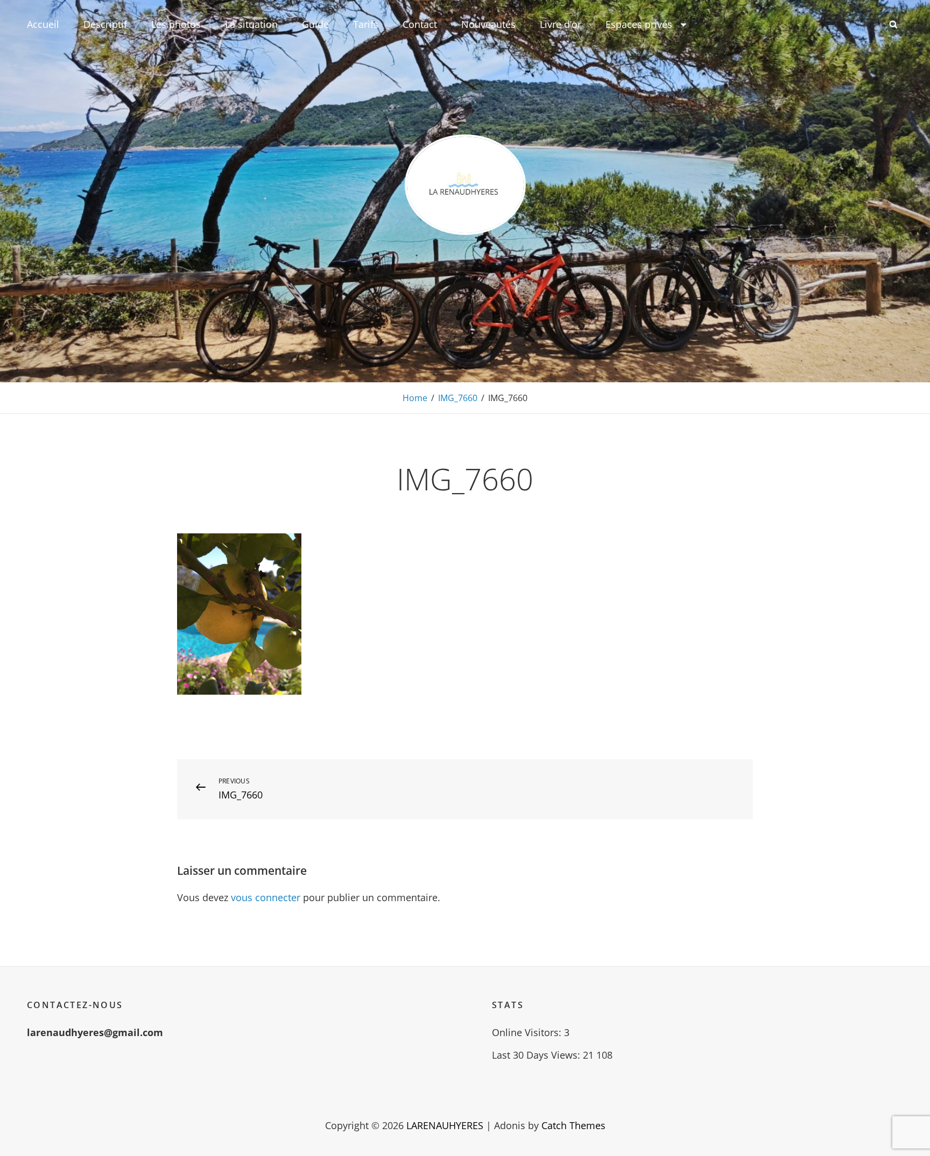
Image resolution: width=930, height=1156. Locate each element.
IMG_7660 (457, 398)
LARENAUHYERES (444, 1125)
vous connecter (265, 897)
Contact (420, 24)
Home (415, 398)
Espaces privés (638, 24)
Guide (315, 24)
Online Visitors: (528, 1032)
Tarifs (365, 24)
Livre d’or (560, 24)
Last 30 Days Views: (537, 1054)
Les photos (176, 24)
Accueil (43, 24)
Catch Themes (573, 1125)
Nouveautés (488, 24)
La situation (251, 24)
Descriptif (105, 24)
